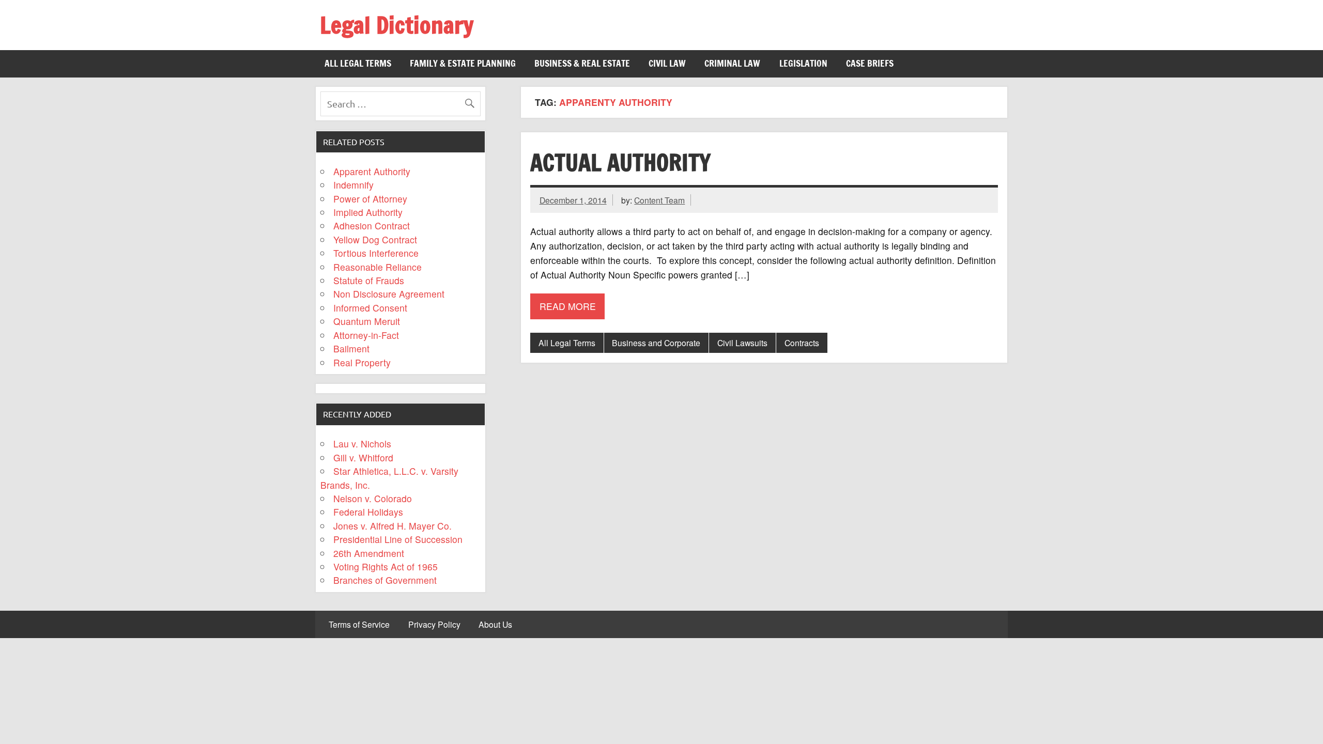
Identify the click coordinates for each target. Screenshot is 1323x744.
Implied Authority (368, 212)
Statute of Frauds (368, 280)
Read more (568, 306)
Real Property (362, 362)
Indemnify (353, 184)
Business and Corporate (656, 342)
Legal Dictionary (396, 25)
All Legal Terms (358, 63)
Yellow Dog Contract (375, 239)
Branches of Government (385, 580)
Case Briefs (870, 63)
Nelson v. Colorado (372, 498)
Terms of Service (359, 625)
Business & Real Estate (582, 63)
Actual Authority (620, 162)
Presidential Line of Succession (398, 539)
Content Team (659, 200)
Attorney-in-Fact (366, 335)
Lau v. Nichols (362, 443)
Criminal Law (732, 63)
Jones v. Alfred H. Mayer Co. (392, 525)
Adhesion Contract (371, 225)
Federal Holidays (368, 511)
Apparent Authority (371, 171)
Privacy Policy (434, 625)
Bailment (351, 348)
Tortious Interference (376, 252)
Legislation (803, 63)
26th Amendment (368, 553)
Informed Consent (370, 307)
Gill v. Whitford (363, 457)
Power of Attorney (370, 198)
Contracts (801, 342)
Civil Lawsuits (742, 342)
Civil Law (667, 63)
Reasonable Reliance (377, 266)
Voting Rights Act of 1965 (385, 566)
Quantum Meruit (366, 321)
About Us (495, 625)
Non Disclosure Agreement (388, 293)
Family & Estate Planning (463, 63)
